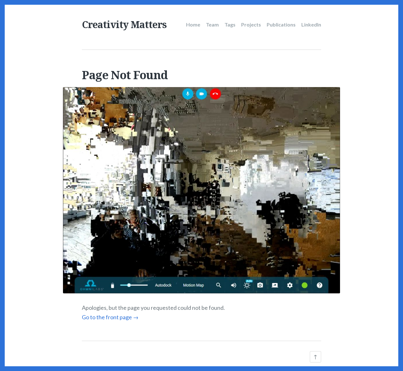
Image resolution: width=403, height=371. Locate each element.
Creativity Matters (124, 24)
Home (193, 24)
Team (212, 24)
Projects (251, 24)
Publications (281, 24)
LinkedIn (311, 24)
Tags (230, 24)
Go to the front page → (110, 317)
